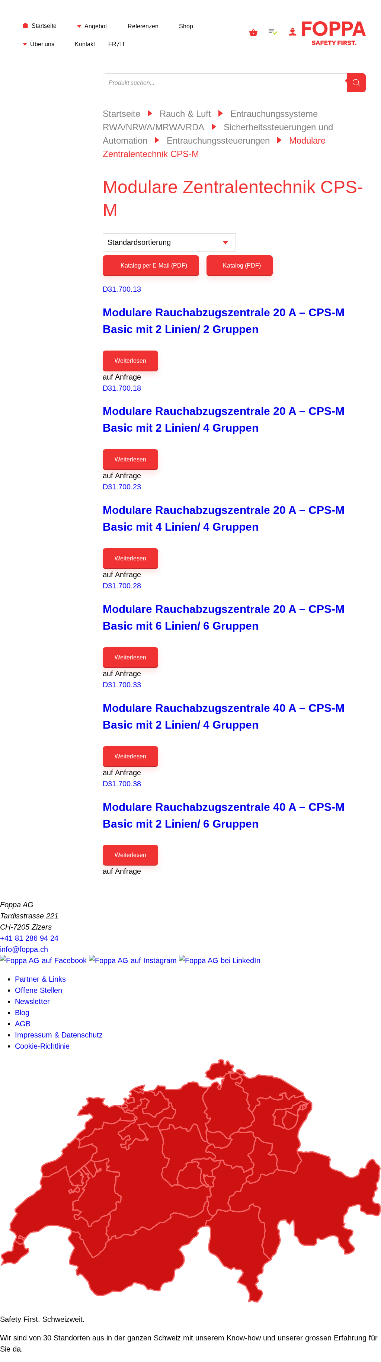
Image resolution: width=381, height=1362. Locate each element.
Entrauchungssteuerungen (218, 140)
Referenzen (143, 26)
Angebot (95, 26)
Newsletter (32, 1001)
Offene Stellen (38, 990)
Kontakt (85, 44)
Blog (22, 1012)
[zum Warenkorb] (253, 33)
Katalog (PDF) (242, 265)
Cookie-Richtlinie (42, 1046)
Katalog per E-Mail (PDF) (153, 265)
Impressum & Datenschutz (59, 1035)
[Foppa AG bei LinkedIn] (219, 960)
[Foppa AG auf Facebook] (44, 960)
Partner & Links (40, 979)
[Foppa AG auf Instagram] (134, 960)
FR (112, 44)
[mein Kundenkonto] (293, 33)
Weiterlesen (130, 361)
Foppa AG (334, 33)
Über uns (42, 44)
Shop (186, 26)
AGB (23, 1024)
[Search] (356, 82)
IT (122, 44)
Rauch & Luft (185, 114)
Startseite (44, 26)
